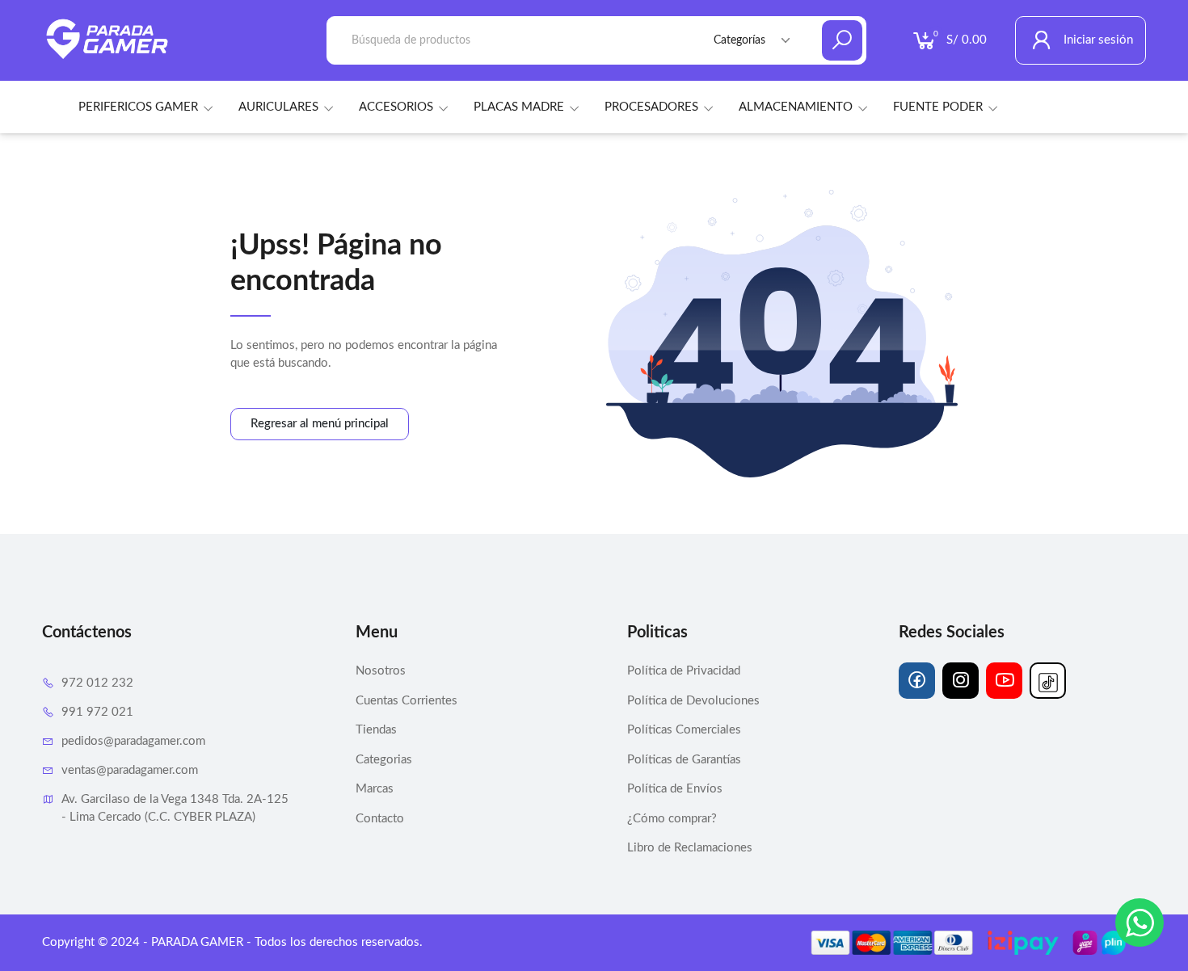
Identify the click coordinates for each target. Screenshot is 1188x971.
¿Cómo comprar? (672, 819)
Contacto (380, 819)
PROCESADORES (651, 107)
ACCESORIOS (396, 107)
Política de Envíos (674, 789)
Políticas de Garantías (684, 760)
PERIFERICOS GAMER (138, 107)
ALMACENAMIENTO (796, 107)
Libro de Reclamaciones (689, 848)
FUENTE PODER (938, 107)
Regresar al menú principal (320, 424)
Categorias (384, 760)
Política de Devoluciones (693, 701)
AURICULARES (278, 107)
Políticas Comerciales (684, 730)
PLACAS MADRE (519, 107)
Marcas (375, 789)
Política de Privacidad (683, 671)
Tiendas (376, 730)
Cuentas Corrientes (406, 701)
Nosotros (381, 671)
